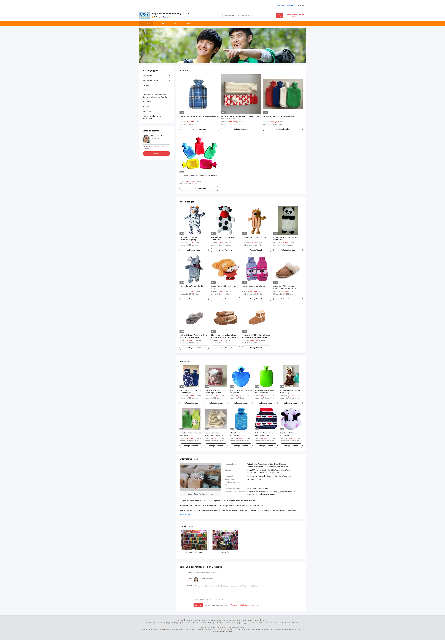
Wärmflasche (147, 75)
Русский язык (230, 623)
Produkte (162, 23)
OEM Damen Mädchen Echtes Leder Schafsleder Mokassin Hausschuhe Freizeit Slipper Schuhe (223, 337)
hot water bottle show (194, 552)
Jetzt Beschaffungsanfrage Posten (245, 605)
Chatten (156, 138)
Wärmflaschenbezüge (150, 80)
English (159, 623)
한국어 (239, 623)
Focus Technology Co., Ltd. (220, 627)
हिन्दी (260, 623)
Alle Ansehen (184, 514)
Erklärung (189, 620)
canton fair (225, 552)
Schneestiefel (147, 111)
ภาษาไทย (267, 623)
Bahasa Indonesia (293, 623)
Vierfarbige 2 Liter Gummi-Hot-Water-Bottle (278, 116)
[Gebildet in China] (154, 4)
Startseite (146, 23)
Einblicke (264, 620)
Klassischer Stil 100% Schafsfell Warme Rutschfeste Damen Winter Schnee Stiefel (256, 337)
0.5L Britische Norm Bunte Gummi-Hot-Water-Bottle (198, 176)
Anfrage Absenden (199, 129)
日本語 (182, 623)
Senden (198, 605)
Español (197, 623)
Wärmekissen (147, 90)
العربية (245, 623)
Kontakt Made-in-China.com (232, 620)
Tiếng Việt (282, 623)
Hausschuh (147, 102)
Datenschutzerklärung (214, 620)
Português (213, 623)
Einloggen (280, 5)
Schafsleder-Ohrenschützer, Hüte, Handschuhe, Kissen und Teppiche (155, 95)
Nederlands (253, 623)
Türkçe (275, 623)
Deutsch (204, 623)
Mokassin (146, 106)
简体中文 (167, 623)
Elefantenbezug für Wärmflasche (191, 286)
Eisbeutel (146, 85)
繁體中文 (175, 623)
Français (189, 623)
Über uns (175, 23)
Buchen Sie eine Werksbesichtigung (200, 494)
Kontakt (189, 23)
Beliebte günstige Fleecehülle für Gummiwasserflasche (199, 116)
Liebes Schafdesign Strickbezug (253, 286)
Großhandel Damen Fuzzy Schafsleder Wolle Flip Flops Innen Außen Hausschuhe (193, 337)
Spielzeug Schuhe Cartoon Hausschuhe (152, 117)
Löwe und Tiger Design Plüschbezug (255, 237)
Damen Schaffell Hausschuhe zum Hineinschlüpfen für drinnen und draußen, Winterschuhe (285, 288)
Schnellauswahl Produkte (251, 620)
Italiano (221, 623)
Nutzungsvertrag (199, 620)
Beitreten (290, 5)
